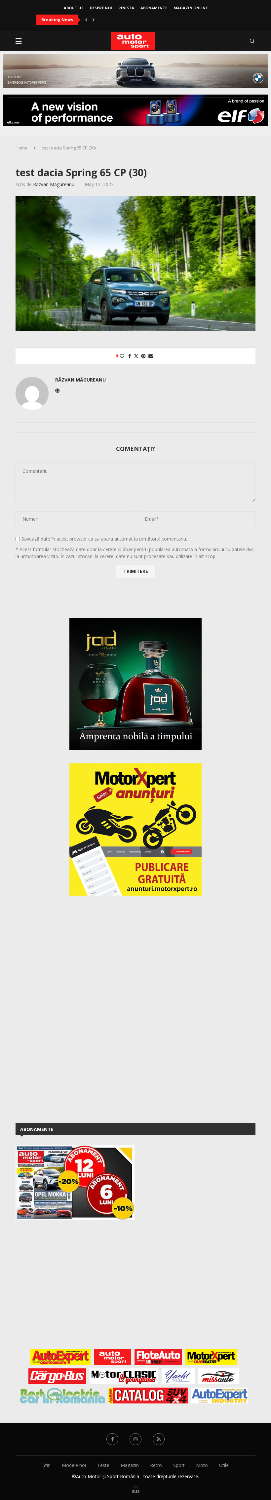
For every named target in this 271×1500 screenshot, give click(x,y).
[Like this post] (122, 356)
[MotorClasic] (124, 1376)
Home (21, 148)
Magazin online (191, 7)
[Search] (252, 41)
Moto (202, 1465)
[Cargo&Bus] (57, 1376)
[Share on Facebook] (129, 356)
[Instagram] (135, 1439)
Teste (103, 1465)
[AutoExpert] (60, 1357)
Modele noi (74, 1465)
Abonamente (153, 7)
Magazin (130, 1465)
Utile (224, 1465)
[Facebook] (112, 1439)
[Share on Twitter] (136, 356)
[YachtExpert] (178, 1376)
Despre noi (101, 7)
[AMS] (113, 1357)
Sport (179, 1465)
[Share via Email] (150, 356)
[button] (86, 20)
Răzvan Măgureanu (53, 184)
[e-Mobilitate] (62, 1395)
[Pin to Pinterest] (143, 356)
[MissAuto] (219, 1376)
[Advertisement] (65, 1008)
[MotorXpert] (211, 1357)
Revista (126, 7)
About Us (74, 7)
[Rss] (159, 1439)
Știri (47, 1465)
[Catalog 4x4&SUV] (148, 1395)
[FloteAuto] (158, 1357)
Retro (156, 1465)
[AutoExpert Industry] (219, 1395)
